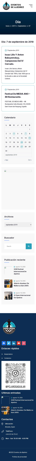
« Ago (6, 160)
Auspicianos (8, 354)
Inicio (8, 26)
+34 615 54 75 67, (12, 434)
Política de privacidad (19, 457)
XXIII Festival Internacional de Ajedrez (20, 271)
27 (22, 147)
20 (22, 142)
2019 (14, 26)
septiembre (22, 26)
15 (29, 138)
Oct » (30, 160)
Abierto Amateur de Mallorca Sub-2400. (21, 284)
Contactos (7, 358)
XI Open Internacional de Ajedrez (22, 296)
